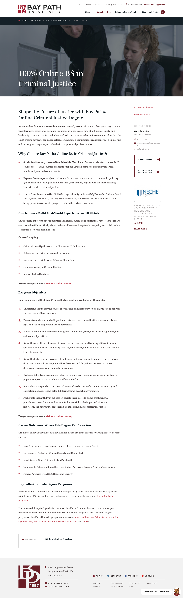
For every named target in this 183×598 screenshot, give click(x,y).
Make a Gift (152, 583)
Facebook (133, 576)
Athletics (96, 4)
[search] (163, 12)
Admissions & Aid (126, 12)
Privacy (96, 587)
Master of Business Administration (92, 517)
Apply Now (160, 4)
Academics (103, 12)
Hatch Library (117, 587)
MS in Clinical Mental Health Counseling (55, 521)
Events (88, 4)
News (81, 4)
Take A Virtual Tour (58, 587)
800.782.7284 (55, 575)
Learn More (140, 229)
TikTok (99, 576)
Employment (117, 583)
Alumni (121, 4)
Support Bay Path (109, 4)
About (88, 12)
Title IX (132, 587)
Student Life (149, 12)
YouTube (149, 576)
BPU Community (135, 4)
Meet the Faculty (142, 114)
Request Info (149, 4)
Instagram (115, 576)
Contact (97, 583)
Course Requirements (144, 107)
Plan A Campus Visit (58, 583)
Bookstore (134, 583)
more (85, 521)
